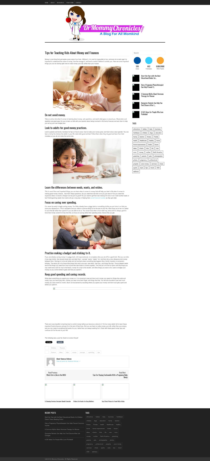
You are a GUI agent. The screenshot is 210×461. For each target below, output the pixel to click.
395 (137, 66)
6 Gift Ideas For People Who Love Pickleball (152, 113)
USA (158, 168)
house (156, 144)
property (135, 164)
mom (134, 152)
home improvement (139, 144)
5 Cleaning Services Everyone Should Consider (58, 401)
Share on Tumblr (60, 342)
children (144, 133)
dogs (151, 133)
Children (53, 348)
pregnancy (143, 160)
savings (82, 352)
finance (53, 352)
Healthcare (143, 140)
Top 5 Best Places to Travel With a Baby (113, 401)
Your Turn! (69, 2)
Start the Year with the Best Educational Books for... (150, 77)
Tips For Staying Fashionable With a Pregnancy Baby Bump (110, 376)
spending (91, 352)
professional (153, 160)
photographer (158, 156)
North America (157, 152)
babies (145, 129)
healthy (151, 140)
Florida (156, 137)
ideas (61, 352)
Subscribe (160, 66)
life (152, 148)
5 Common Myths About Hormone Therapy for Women (152, 95)
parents (144, 156)
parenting (136, 156)
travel (152, 168)
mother (148, 152)
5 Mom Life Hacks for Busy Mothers (83, 401)
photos (135, 160)
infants (141, 148)
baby (150, 129)
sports (135, 168)
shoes (161, 164)
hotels (150, 144)
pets (150, 156)
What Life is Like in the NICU (56, 375)
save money (145, 164)
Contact (78, 2)
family (135, 137)
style (141, 168)
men (157, 148)
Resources (60, 2)
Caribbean (136, 133)
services (154, 164)
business (158, 129)
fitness (149, 137)
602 (148, 66)
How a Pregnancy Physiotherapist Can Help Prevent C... (152, 86)
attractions (136, 129)
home (158, 140)
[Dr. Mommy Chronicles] (105, 40)
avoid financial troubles (98, 198)
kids (67, 352)
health (135, 140)
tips (99, 352)
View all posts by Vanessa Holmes (68, 361)
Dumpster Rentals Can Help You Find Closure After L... (151, 104)
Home (46, 2)
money (74, 352)
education (159, 133)
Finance (62, 348)
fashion (142, 137)
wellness (136, 171)
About (53, 2)
